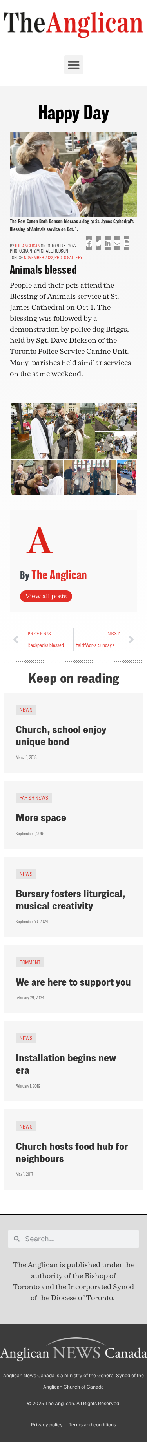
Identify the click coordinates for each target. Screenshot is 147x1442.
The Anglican (27, 245)
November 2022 (38, 257)
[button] (73, 64)
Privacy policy (47, 1424)
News (26, 710)
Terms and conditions (92, 1424)
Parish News (34, 798)
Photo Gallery (68, 257)
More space (41, 817)
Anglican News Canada (28, 1375)
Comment (30, 962)
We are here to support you (73, 982)
